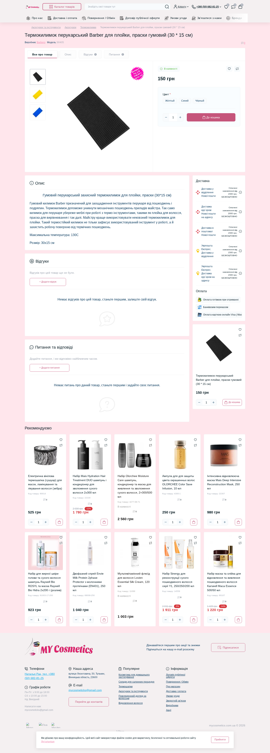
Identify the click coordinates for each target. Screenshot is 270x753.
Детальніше (48, 741)
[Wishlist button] (229, 69)
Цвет (167, 94)
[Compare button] (237, 69)
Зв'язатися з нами (209, 18)
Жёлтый (170, 100)
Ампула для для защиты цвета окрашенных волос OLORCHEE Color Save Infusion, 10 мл (178, 482)
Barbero (41, 42)
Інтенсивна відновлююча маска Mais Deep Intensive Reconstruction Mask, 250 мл (224, 482)
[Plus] (180, 117)
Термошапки (126, 686)
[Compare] (60, 445)
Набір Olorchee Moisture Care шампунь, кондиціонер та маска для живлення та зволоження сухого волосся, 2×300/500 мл (135, 486)
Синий (185, 100)
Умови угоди (178, 18)
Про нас (37, 18)
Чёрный (199, 100)
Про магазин (173, 686)
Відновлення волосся (131, 703)
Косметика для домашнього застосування (134, 675)
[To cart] (59, 522)
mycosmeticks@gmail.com (85, 690)
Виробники (172, 705)
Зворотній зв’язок (176, 700)
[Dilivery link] (240, 192)
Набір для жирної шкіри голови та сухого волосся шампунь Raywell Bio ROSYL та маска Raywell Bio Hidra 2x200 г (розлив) (44, 582)
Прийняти (220, 739)
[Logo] (32, 6)
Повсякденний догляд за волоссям (132, 697)
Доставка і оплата (65, 18)
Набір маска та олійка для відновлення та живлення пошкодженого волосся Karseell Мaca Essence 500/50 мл (224, 582)
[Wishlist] (60, 439)
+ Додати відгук (47, 281)
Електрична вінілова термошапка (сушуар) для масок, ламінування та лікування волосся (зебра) (45, 482)
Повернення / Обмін (101, 18)
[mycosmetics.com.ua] (79, 648)
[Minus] (166, 117)
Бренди (237, 18)
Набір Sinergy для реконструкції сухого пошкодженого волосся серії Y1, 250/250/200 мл (178, 580)
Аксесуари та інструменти (46, 27)
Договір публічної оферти (142, 18)
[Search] (167, 7)
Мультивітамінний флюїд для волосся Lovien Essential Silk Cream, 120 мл (134, 580)
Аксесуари (70, 27)
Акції (168, 710)
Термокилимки (88, 27)
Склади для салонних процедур (136, 681)
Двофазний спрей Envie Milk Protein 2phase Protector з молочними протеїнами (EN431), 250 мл (89, 582)
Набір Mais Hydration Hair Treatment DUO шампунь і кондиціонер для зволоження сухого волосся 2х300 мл (89, 484)
